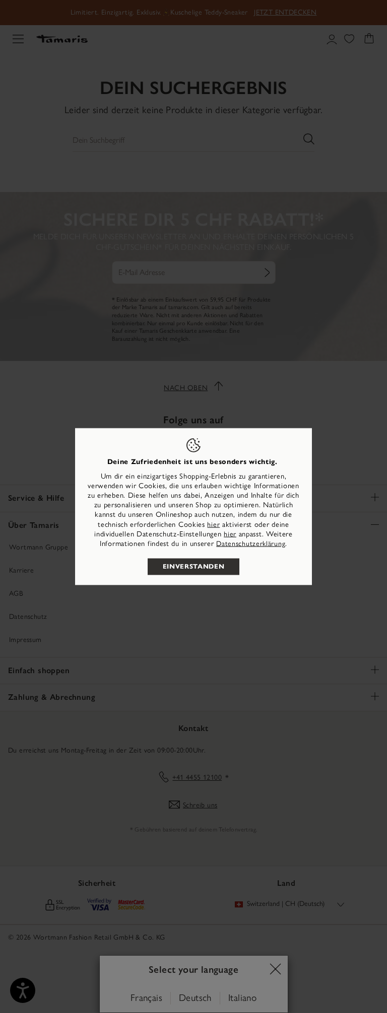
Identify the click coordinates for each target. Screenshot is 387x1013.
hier (213, 524)
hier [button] (230, 533)
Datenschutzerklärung (250, 543)
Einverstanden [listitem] (193, 567)
